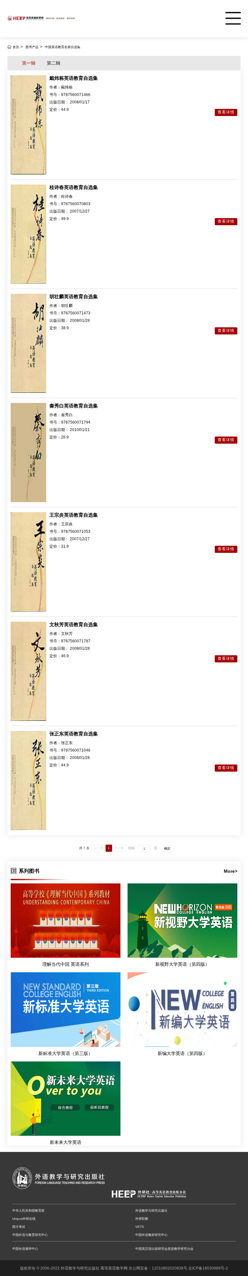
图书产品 (32, 47)
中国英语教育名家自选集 (62, 47)
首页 (16, 47)
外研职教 (141, 1218)
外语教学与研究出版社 (151, 1210)
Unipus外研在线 (24, 1218)
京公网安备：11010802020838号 (158, 1268)
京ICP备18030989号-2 (208, 1268)
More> (230, 871)
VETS (139, 1227)
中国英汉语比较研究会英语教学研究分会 (164, 1248)
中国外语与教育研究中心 (30, 1235)
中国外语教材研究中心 (151, 1235)
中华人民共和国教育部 (28, 1210)
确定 (167, 848)
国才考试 (18, 1227)
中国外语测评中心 (25, 1248)
